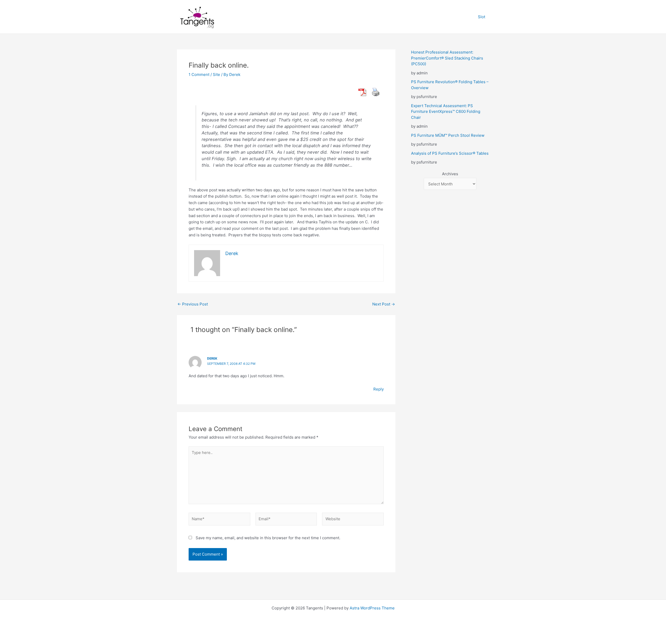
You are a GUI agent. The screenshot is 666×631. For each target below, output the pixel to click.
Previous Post (192, 304)
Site (216, 74)
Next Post (383, 304)
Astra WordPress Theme (372, 608)
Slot (481, 16)
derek (212, 358)
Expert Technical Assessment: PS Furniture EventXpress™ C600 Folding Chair (445, 111)
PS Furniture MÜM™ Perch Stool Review (447, 135)
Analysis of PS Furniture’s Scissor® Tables (450, 153)
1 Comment (199, 74)
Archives (450, 173)
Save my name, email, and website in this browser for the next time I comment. (268, 537)
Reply (378, 389)
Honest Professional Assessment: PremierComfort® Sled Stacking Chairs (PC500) (447, 58)
